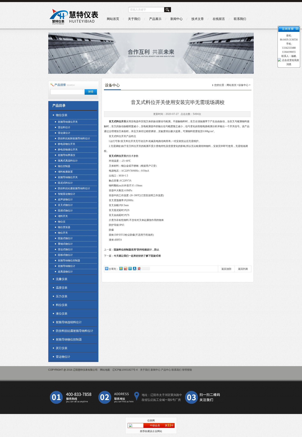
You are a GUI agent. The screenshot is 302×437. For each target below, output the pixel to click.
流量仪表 (61, 279)
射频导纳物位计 (66, 266)
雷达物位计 (63, 356)
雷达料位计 (64, 127)
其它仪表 (61, 348)
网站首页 (113, 19)
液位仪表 (61, 313)
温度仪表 (61, 287)
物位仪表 (61, 115)
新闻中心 (176, 19)
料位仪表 (61, 305)
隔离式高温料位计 (68, 160)
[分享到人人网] (134, 268)
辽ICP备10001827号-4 (125, 369)
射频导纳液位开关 (68, 121)
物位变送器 (64, 227)
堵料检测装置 (65, 171)
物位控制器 (64, 166)
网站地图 (105, 369)
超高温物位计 (65, 271)
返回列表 (243, 269)
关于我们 (134, 19)
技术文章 (197, 19)
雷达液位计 (64, 132)
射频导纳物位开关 (68, 177)
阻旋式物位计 (65, 238)
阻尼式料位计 (65, 182)
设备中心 (243, 85)
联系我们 (240, 19)
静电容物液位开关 (68, 149)
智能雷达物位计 (66, 194)
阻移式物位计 (65, 255)
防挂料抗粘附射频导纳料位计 (74, 138)
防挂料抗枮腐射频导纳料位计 (74, 188)
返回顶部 (226, 269)
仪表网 (151, 420)
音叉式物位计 (65, 205)
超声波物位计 (65, 199)
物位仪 (61, 221)
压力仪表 (61, 296)
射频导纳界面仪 (66, 155)
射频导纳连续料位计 (69, 322)
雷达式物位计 (65, 249)
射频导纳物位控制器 (69, 260)
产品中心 (166, 369)
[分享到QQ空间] (121, 268)
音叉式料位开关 (117, 121)
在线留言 (219, 19)
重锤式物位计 (65, 243)
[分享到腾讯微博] (130, 268)
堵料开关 (63, 216)
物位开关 (63, 232)
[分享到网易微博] (139, 268)
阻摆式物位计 (65, 210)
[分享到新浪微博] (125, 268)
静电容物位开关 (66, 144)
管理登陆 (187, 369)
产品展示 (155, 19)
